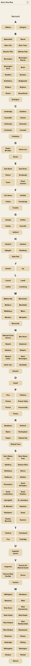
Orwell (15, 383)
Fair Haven (8, 195)
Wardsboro (23, 594)
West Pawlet (23, 615)
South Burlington (23, 484)
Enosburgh (23, 175)
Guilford (15, 232)
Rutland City (23, 438)
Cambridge (8, 111)
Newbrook (23, 344)
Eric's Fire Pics (7, 2)
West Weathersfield (23, 622)
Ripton (8, 432)
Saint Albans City (8, 457)
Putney (15, 413)
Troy (8, 539)
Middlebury (8, 311)
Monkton (8, 317)
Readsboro (8, 425)
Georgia (8, 220)
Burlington (15, 99)
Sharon (22, 471)
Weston (23, 636)
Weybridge (8, 642)
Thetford (8, 533)
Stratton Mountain (8, 520)
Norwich (15, 371)
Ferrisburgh (23, 201)
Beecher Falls (8, 51)
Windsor (8, 655)
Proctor (8, 407)
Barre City (8, 45)
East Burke (8, 169)
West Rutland (8, 622)
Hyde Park (15, 256)
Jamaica (8, 268)
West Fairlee (8, 615)
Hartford (8, 244)
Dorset (15, 157)
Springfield (8, 500)
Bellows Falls (23, 51)
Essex (8, 182)
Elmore (8, 175)
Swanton (23, 520)
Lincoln (8, 280)
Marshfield (23, 305)
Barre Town (23, 45)
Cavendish (8, 118)
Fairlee (8, 201)
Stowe (23, 512)
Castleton (23, 111)
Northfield (22, 365)
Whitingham (8, 648)
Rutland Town (15, 444)
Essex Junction (23, 182)
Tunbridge (23, 539)
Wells (23, 600)
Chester (23, 118)
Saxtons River (23, 465)
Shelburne (8, 477)
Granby (8, 226)
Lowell (23, 280)
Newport (23, 350)
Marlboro (8, 305)
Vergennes (8, 566)
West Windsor (8, 630)
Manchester (23, 299)
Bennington (8, 59)
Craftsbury (15, 136)
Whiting (23, 642)
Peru (8, 395)
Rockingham (22, 432)
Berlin (23, 67)
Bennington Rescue (23, 59)
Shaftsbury (8, 471)
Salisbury (8, 465)
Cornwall (23, 130)
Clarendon (23, 124)
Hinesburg (23, 250)
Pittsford (23, 395)
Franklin (15, 208)
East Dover (23, 169)
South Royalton (23, 493)
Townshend (23, 533)
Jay (23, 268)
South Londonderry (8, 493)
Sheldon (23, 477)
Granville (23, 226)
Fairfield (23, 195)
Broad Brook (22, 93)
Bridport (8, 87)
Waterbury (8, 600)
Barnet (23, 39)
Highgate (8, 250)
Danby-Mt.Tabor (8, 149)
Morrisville (15, 323)
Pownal (8, 401)
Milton (23, 311)
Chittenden (8, 124)
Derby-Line (23, 149)
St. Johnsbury (23, 500)
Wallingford (8, 594)
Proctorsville (22, 407)
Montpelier (23, 317)
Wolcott (15, 661)
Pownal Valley (23, 401)
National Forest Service (8, 336)
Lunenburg (23, 287)
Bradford (8, 75)
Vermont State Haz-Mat (8, 575)
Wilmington (23, 648)
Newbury (8, 350)
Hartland (23, 244)
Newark (8, 344)
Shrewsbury (8, 484)
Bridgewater (23, 81)
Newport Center (8, 357)
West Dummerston (23, 608)
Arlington (23, 27)
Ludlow (8, 287)
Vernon (22, 575)
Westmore (8, 636)
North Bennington (23, 357)
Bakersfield (8, 39)
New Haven (23, 336)
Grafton (23, 220)
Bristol (8, 93)
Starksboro (8, 512)
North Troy (8, 365)
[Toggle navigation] (27, 2)
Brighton (23, 87)
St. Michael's (8, 506)
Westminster (22, 630)
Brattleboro (8, 81)
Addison (8, 27)
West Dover (8, 608)
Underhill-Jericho (15, 552)
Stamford (23, 506)
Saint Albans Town (22, 457)
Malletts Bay (8, 299)
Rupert (8, 438)
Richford (23, 425)
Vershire (15, 582)
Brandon (23, 75)
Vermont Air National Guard (23, 566)
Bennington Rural (8, 67)
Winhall (23, 655)
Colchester (8, 130)
